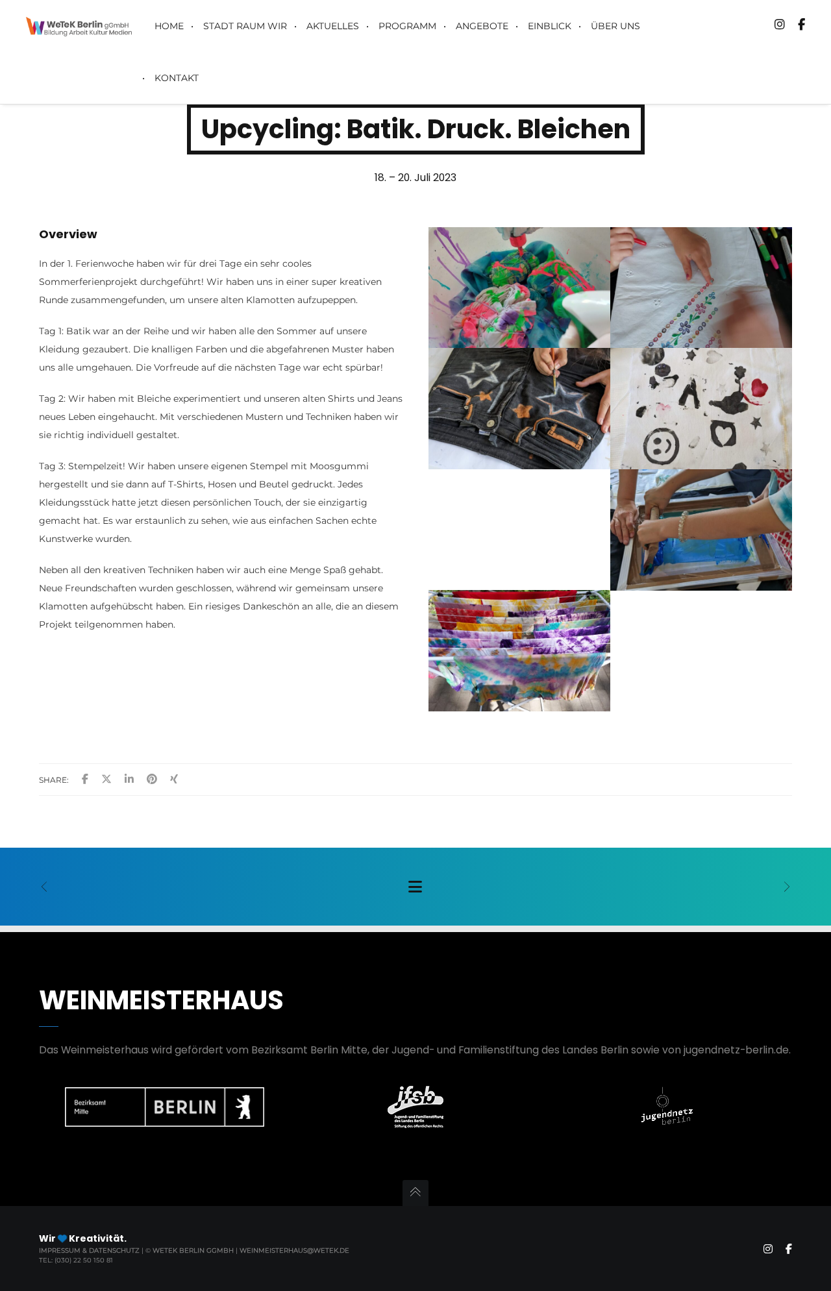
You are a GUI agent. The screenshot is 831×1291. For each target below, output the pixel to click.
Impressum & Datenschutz (90, 1250)
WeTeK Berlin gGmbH (193, 1250)
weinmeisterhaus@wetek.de (294, 1250)
